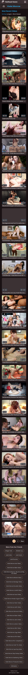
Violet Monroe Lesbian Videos (14, 624)
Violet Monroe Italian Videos (14, 615)
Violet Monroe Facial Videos (14, 594)
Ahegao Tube (8, 551)
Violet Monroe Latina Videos (14, 619)
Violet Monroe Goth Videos (14, 607)
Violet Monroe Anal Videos (14, 563)
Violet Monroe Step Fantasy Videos (14, 653)
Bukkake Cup (19, 551)
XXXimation (14, 666)
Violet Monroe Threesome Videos (14, 662)
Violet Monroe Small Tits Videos (14, 645)
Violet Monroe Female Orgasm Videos (14, 598)
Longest (9, 14)
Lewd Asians (19, 555)
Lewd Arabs (9, 555)
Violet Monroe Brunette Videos (14, 586)
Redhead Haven (11, 2)
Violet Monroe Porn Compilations (14, 640)
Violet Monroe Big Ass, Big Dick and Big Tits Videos (14, 572)
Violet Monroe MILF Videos (14, 628)
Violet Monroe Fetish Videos (14, 603)
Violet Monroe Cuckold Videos (14, 590)
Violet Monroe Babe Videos (14, 567)
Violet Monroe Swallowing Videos (14, 657)
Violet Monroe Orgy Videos (14, 632)
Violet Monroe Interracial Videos (14, 611)
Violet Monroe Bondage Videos (14, 582)
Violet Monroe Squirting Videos (14, 649)
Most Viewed (17, 14)
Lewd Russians (14, 559)
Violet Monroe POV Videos (14, 636)
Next (22, 541)
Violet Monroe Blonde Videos (14, 577)
